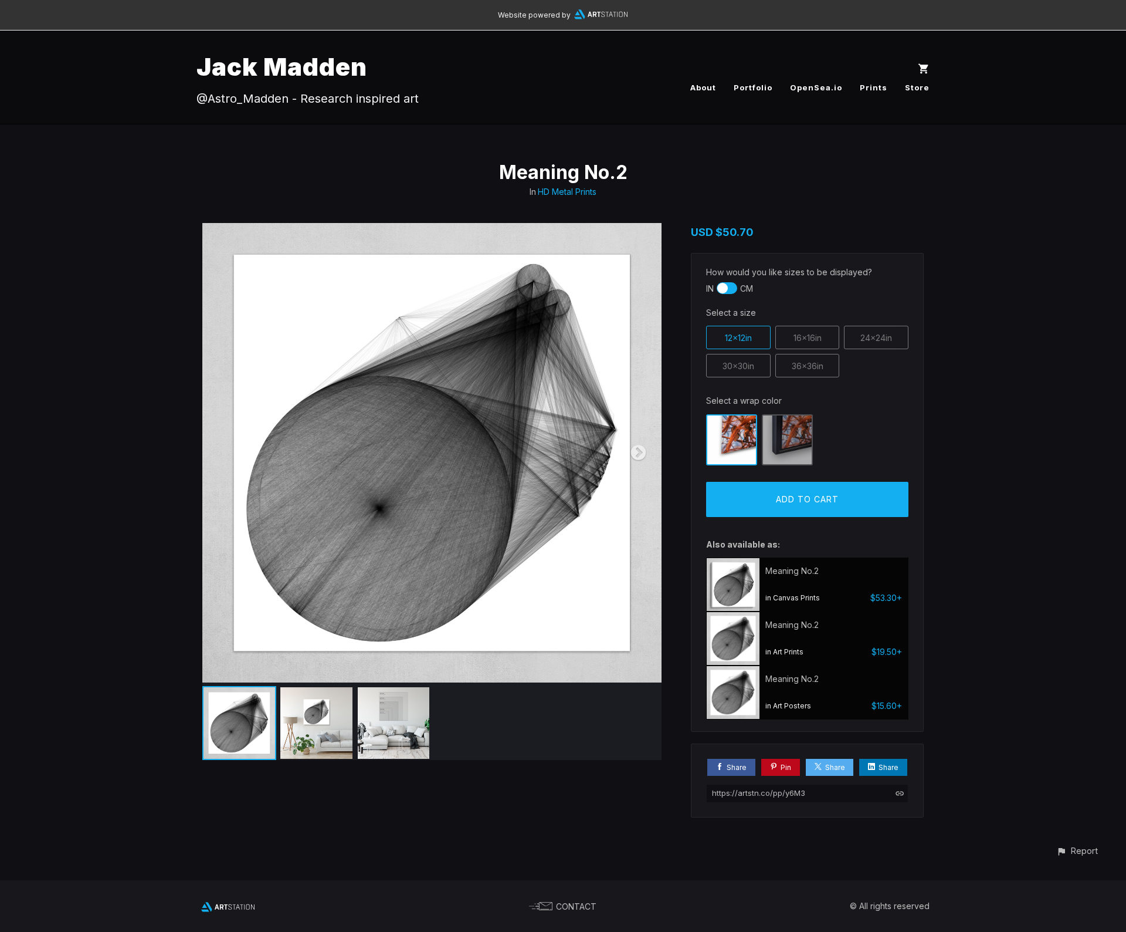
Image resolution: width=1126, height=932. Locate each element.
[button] (1077, 851)
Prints (873, 87)
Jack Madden (281, 67)
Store (917, 87)
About (703, 87)
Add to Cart (807, 499)
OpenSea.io (816, 87)
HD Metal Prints (567, 192)
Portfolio (753, 87)
